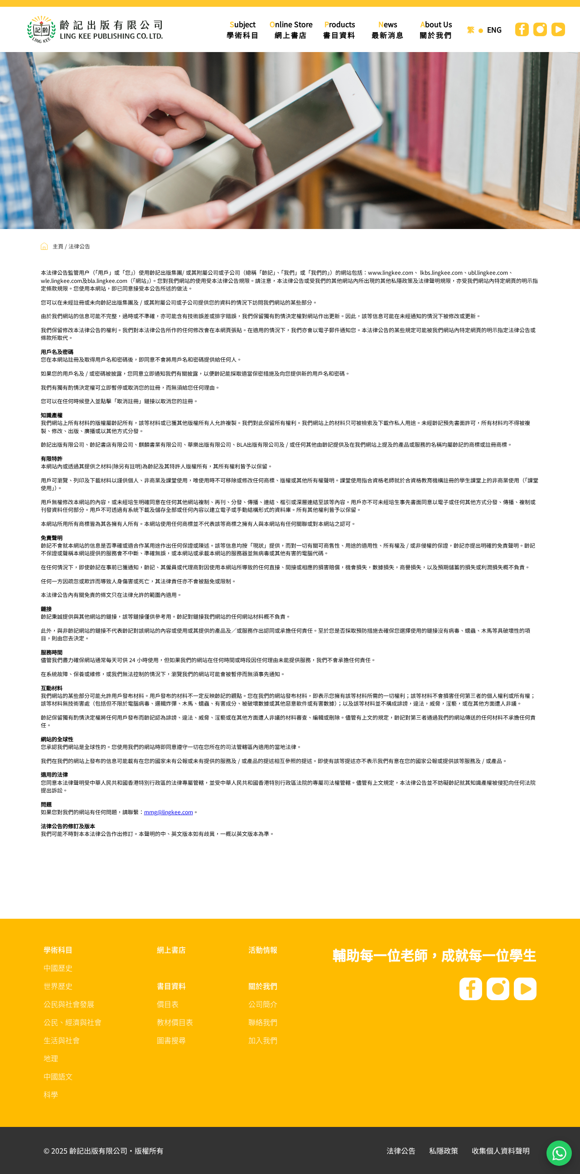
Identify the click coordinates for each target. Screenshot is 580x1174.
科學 (51, 1095)
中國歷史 (58, 968)
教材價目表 (175, 1022)
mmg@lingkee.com (168, 812)
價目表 (168, 1004)
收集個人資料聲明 (501, 1150)
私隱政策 (443, 1150)
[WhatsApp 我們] (559, 1153)
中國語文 (58, 1077)
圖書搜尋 (171, 1040)
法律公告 (401, 1150)
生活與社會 (62, 1040)
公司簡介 (262, 1004)
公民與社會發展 (69, 1004)
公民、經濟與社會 (73, 1022)
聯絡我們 (262, 1022)
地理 (51, 1059)
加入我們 (262, 1040)
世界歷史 (58, 986)
